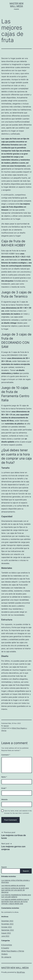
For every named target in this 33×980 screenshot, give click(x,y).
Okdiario (4, 954)
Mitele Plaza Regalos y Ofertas (12, 951)
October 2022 (6, 927)
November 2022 (7, 924)
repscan (6, 726)
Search (4, 867)
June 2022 (5, 936)
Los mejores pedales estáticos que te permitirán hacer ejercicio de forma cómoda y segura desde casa (15, 901)
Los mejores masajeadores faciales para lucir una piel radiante (16, 896)
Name (4, 777)
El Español (5, 948)
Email (4, 788)
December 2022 (7, 921)
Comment (5, 755)
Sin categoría (6, 957)
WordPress (21, 972)
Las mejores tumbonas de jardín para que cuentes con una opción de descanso (15, 890)
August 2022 (6, 933)
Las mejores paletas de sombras (13, 885)
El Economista (6, 945)
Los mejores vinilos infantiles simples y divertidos (15, 881)
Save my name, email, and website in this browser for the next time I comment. (18, 812)
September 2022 (7, 930)
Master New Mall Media (15, 967)
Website (4, 799)
